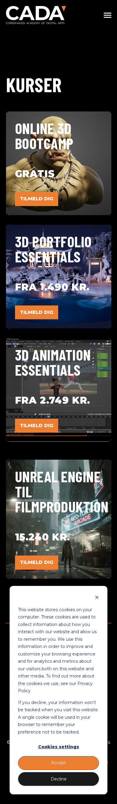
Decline (59, 779)
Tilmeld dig (36, 199)
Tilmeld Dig (36, 312)
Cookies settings (58, 746)
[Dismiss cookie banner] (97, 598)
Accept (58, 762)
